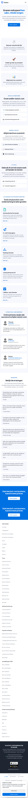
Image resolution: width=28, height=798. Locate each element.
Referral (3, 551)
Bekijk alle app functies (14, 769)
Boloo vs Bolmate (5, 681)
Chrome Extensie (5, 588)
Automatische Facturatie (7, 619)
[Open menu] (25, 2)
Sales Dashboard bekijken (11, 144)
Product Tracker (5, 564)
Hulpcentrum (4, 712)
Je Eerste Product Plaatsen (7, 654)
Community (4, 716)
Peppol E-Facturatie (6, 623)
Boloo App (4, 602)
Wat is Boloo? (4, 692)
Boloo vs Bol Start (5, 671)
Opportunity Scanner (6, 561)
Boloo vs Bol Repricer (6, 678)
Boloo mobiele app (9, 154)
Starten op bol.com (6, 698)
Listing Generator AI (10, 181)
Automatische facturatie (11, 114)
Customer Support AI (10, 186)
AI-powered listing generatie (12, 119)
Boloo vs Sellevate (6, 664)
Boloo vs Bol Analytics (6, 668)
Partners (4, 554)
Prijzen (3, 540)
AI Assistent (4, 544)
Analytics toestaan (14, 794)
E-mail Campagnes (6, 616)
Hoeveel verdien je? (6, 705)
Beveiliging (4, 733)
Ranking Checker (9, 149)
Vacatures (4, 729)
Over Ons (4, 726)
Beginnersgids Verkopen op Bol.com (9, 633)
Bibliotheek (4, 719)
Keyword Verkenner (6, 582)
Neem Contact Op (6, 736)
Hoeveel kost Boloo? (6, 695)
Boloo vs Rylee (5, 688)
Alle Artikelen (4, 657)
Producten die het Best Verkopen (9, 637)
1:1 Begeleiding (5, 530)
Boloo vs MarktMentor (6, 685)
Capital (3, 547)
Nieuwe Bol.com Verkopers (7, 533)
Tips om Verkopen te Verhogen (8, 644)
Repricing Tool (5, 595)
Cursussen (4, 527)
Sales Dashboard (5, 592)
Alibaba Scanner (5, 575)
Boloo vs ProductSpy (6, 674)
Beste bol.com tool (6, 702)
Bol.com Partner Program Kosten (8, 650)
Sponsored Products (6, 568)
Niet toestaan (14, 790)
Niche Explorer (5, 571)
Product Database (6, 578)
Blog (3, 723)
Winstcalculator (5, 585)
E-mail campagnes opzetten (12, 110)
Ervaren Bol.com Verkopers (7, 537)
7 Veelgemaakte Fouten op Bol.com (9, 640)
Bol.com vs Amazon (6, 647)
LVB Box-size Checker (6, 626)
